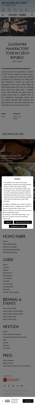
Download (28, 401)
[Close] (3, 401)
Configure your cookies (18, 226)
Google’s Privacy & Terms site (14, 191)
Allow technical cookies (23, 222)
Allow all (8, 222)
